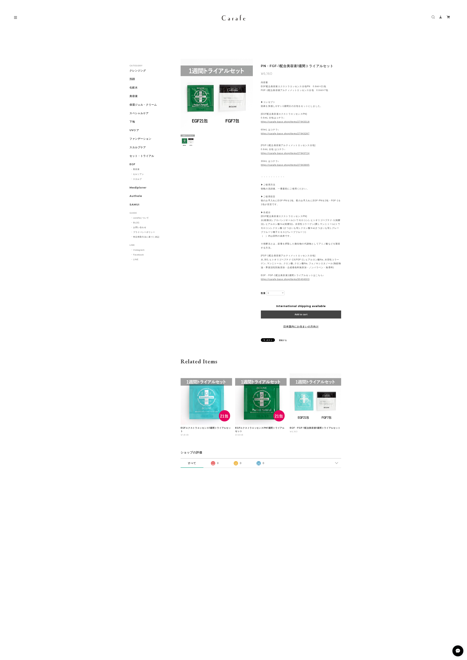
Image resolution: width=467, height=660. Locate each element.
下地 (132, 121)
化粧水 (134, 87)
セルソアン (138, 174)
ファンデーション (140, 138)
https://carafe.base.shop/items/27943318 (285, 122)
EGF (132, 164)
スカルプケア (138, 147)
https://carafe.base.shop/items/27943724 (285, 153)
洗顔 (132, 79)
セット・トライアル (142, 156)
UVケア (134, 130)
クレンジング (138, 70)
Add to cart (301, 314)
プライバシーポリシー (144, 232)
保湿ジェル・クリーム (143, 104)
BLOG (136, 222)
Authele (136, 196)
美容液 (134, 96)
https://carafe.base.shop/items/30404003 (285, 279)
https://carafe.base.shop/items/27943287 (285, 133)
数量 (263, 293)
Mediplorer (138, 187)
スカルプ (137, 179)
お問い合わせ (139, 227)
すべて (192, 463)
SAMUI (134, 204)
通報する (283, 340)
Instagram (139, 250)
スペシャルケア (139, 113)
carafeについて (141, 218)
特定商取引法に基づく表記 (146, 237)
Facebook (138, 254)
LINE (135, 259)
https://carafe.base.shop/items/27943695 (285, 165)
